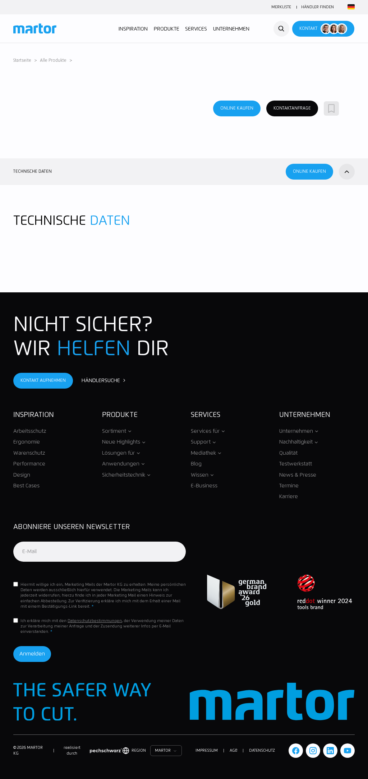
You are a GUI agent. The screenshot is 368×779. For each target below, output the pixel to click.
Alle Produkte (53, 61)
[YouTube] (347, 750)
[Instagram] (313, 750)
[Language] (350, 7)
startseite (22, 61)
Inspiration (133, 29)
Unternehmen (231, 29)
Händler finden (317, 7)
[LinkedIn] (330, 750)
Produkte (166, 29)
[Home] (34, 28)
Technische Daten (32, 172)
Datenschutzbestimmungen (95, 621)
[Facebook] (296, 750)
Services (196, 29)
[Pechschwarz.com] (106, 751)
